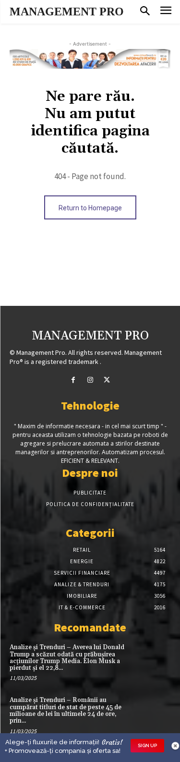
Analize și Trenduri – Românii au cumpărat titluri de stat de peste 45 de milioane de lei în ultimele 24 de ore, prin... (65, 710)
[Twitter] (107, 380)
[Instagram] (90, 380)
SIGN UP (147, 745)
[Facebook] (73, 380)
